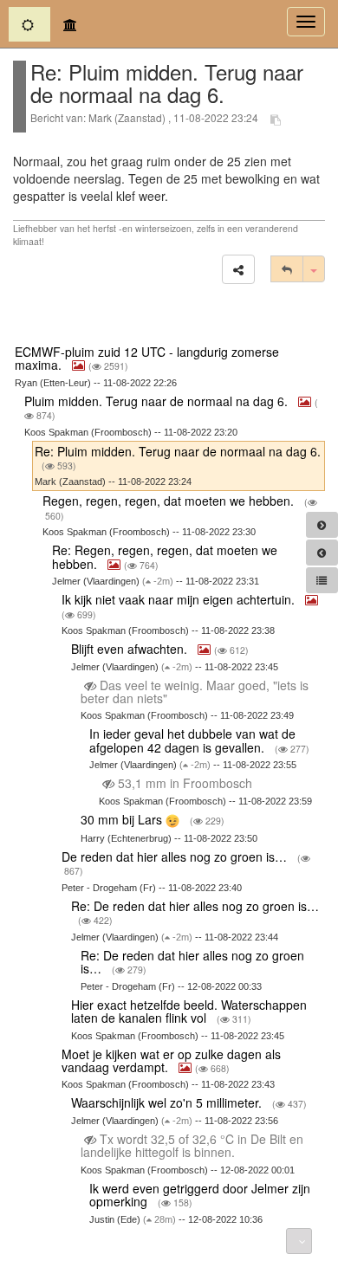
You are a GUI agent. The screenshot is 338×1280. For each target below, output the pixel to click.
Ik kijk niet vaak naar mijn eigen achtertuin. (180, 599)
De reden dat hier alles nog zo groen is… (176, 856)
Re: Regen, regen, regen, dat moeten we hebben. (164, 556)
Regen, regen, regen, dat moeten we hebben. (169, 500)
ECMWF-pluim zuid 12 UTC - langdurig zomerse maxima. (147, 358)
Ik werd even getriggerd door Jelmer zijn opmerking (199, 1195)
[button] (238, 269)
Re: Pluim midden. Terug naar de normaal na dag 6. (178, 451)
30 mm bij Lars (123, 819)
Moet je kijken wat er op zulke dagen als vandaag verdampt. (171, 1060)
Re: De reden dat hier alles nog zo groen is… (195, 906)
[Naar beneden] (299, 1241)
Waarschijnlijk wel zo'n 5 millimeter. (168, 1102)
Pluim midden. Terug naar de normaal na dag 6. (157, 401)
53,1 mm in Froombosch (185, 783)
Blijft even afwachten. (131, 648)
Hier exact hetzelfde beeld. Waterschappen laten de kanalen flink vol (189, 1011)
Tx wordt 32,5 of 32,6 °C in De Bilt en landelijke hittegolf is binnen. (192, 1145)
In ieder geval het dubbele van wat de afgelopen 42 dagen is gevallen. (192, 740)
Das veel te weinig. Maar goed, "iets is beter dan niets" (195, 691)
